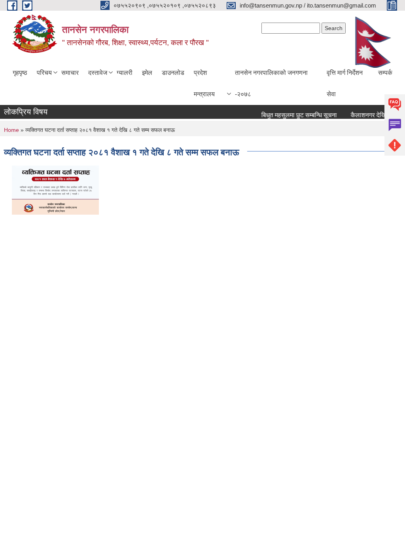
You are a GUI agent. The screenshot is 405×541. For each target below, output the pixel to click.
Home (11, 130)
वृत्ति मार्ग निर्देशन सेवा (345, 83)
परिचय (44, 72)
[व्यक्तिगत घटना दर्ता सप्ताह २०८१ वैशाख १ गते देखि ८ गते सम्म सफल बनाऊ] (55, 189)
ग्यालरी (124, 72)
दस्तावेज (97, 72)
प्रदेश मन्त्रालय (204, 83)
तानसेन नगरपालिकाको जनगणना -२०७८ (271, 83)
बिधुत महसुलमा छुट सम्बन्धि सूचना (296, 115)
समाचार (70, 72)
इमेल (147, 72)
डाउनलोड (173, 72)
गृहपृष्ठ (20, 72)
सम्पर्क (385, 72)
